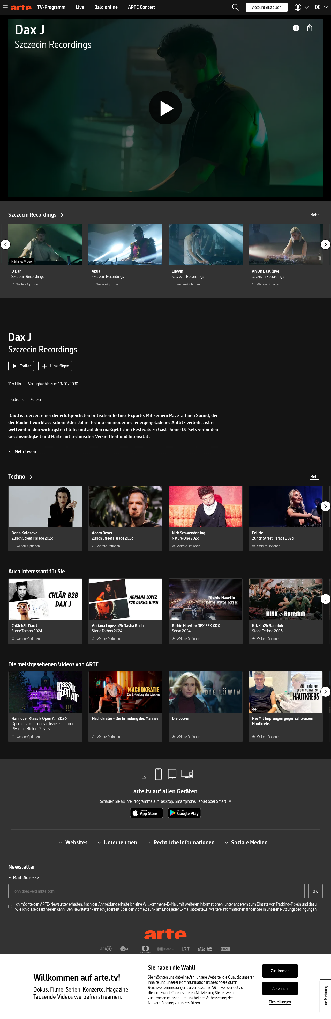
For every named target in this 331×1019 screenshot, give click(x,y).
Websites (76, 842)
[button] (235, 7)
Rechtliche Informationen (184, 842)
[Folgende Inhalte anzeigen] (325, 244)
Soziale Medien (249, 842)
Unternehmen (120, 842)
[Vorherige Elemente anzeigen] (5, 244)
